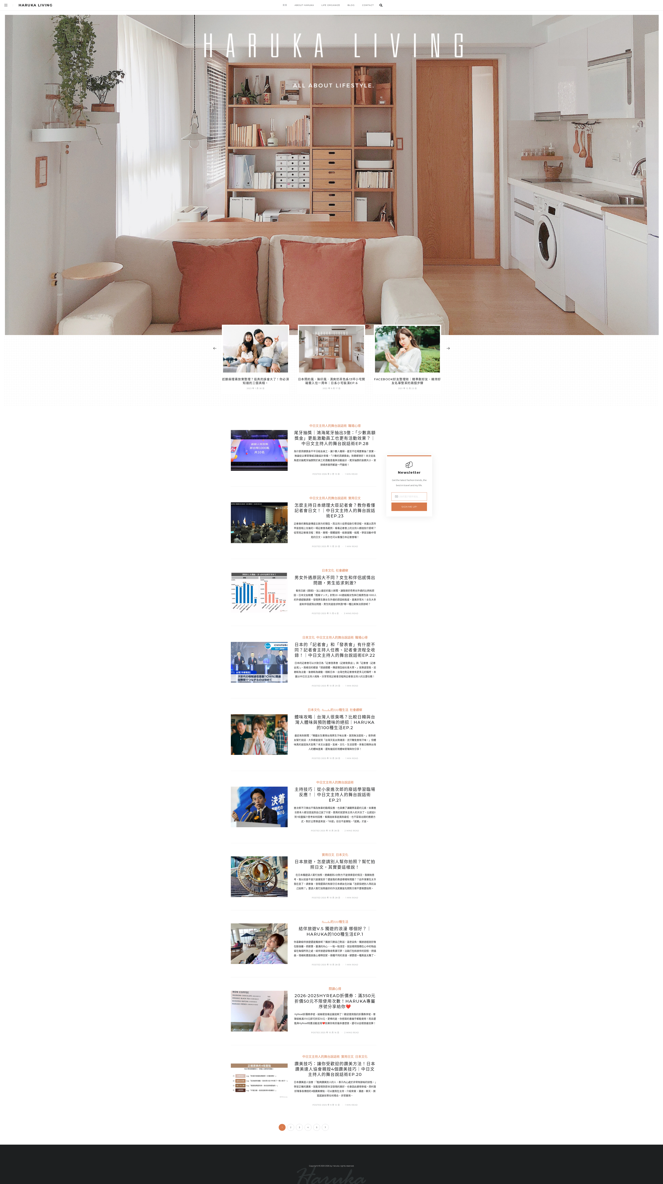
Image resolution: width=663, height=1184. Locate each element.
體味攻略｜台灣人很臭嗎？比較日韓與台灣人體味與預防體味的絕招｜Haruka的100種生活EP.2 (335, 722)
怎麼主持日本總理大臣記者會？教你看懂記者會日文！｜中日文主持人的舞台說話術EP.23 (335, 510)
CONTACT (368, 5)
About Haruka (304, 5)
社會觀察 (342, 570)
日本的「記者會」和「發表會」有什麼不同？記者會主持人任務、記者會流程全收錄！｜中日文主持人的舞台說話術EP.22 (335, 650)
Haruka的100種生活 (335, 710)
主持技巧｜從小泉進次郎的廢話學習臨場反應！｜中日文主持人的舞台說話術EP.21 (335, 795)
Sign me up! (409, 506)
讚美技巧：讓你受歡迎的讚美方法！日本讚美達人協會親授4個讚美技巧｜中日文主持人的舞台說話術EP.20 (335, 1069)
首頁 (285, 5)
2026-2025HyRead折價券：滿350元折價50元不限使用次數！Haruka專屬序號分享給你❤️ (335, 1001)
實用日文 (354, 498)
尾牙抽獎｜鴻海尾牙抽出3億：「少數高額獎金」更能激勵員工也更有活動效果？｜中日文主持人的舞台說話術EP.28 (335, 438)
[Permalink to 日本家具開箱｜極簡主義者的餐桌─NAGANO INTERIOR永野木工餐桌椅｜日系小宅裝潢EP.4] (407, 349)
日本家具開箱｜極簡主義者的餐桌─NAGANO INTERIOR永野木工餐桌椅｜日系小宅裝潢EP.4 (407, 383)
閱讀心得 (335, 989)
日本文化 (328, 570)
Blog (351, 5)
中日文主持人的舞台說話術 (328, 426)
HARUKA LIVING (35, 5)
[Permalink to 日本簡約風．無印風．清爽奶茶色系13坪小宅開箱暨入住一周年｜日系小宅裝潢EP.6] (255, 349)
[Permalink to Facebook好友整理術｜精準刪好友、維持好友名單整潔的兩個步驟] (331, 349)
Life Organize (330, 5)
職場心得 (354, 426)
